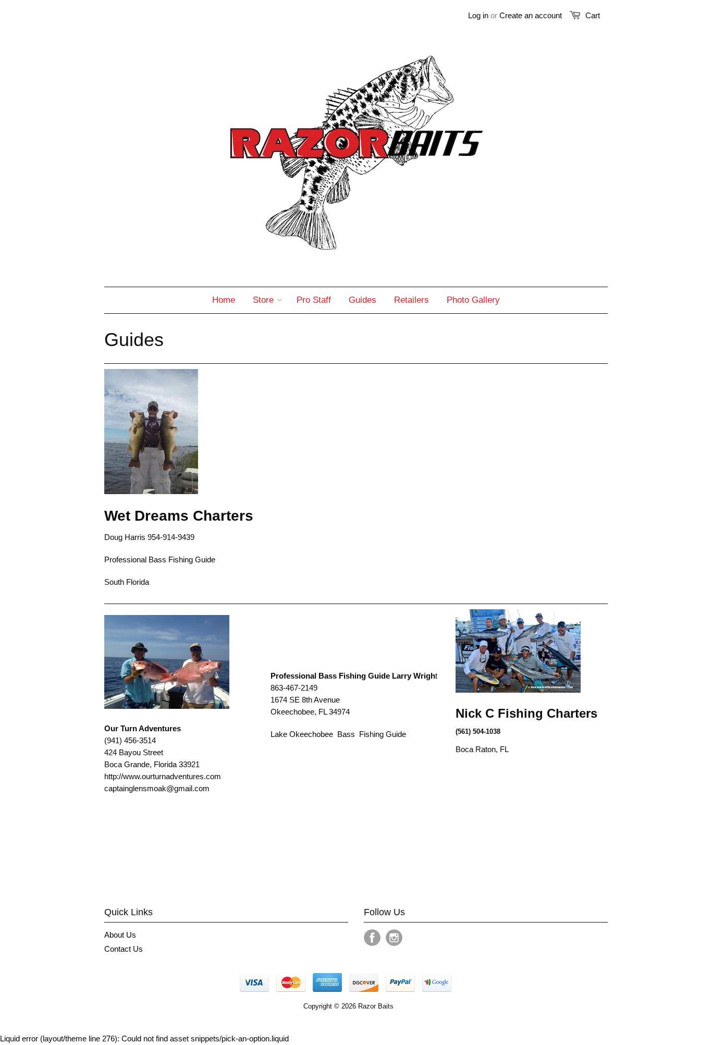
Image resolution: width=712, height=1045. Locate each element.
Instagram (394, 937)
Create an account (530, 15)
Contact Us (123, 948)
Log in (478, 15)
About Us (120, 934)
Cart (592, 15)
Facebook (372, 937)
